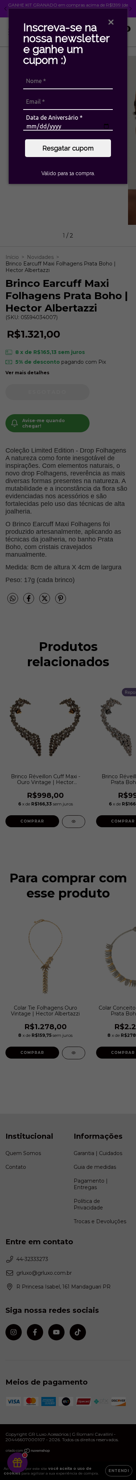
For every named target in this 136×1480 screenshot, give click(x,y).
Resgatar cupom (68, 148)
